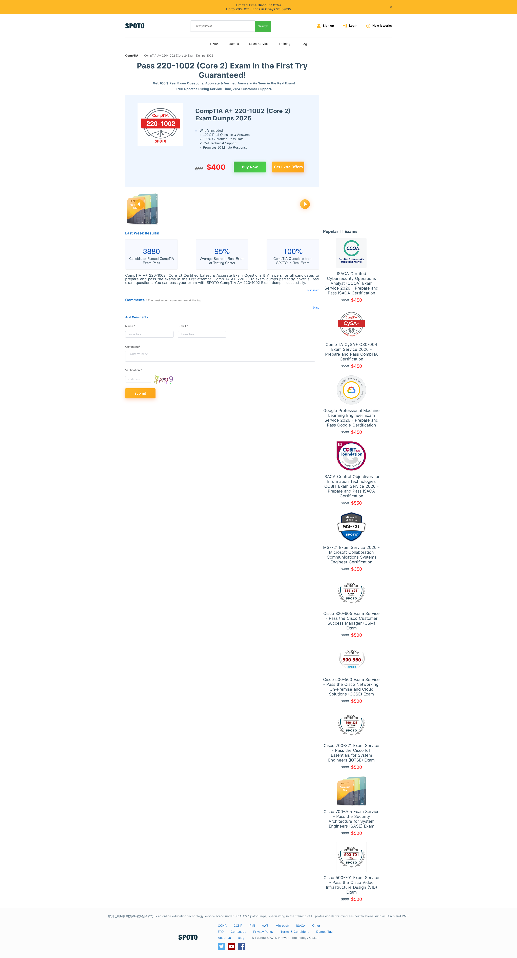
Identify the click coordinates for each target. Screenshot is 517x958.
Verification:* (133, 370)
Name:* (130, 326)
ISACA (300, 926)
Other (316, 926)
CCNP (238, 926)
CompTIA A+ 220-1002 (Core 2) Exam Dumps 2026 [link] (178, 55)
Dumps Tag (324, 932)
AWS (265, 926)
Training (284, 44)
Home (214, 44)
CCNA (222, 926)
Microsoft (282, 926)
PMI (252, 926)
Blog (304, 44)
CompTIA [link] (132, 55)
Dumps (234, 44)
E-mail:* (183, 326)
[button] (139, 204)
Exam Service (259, 44)
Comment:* (132, 346)
